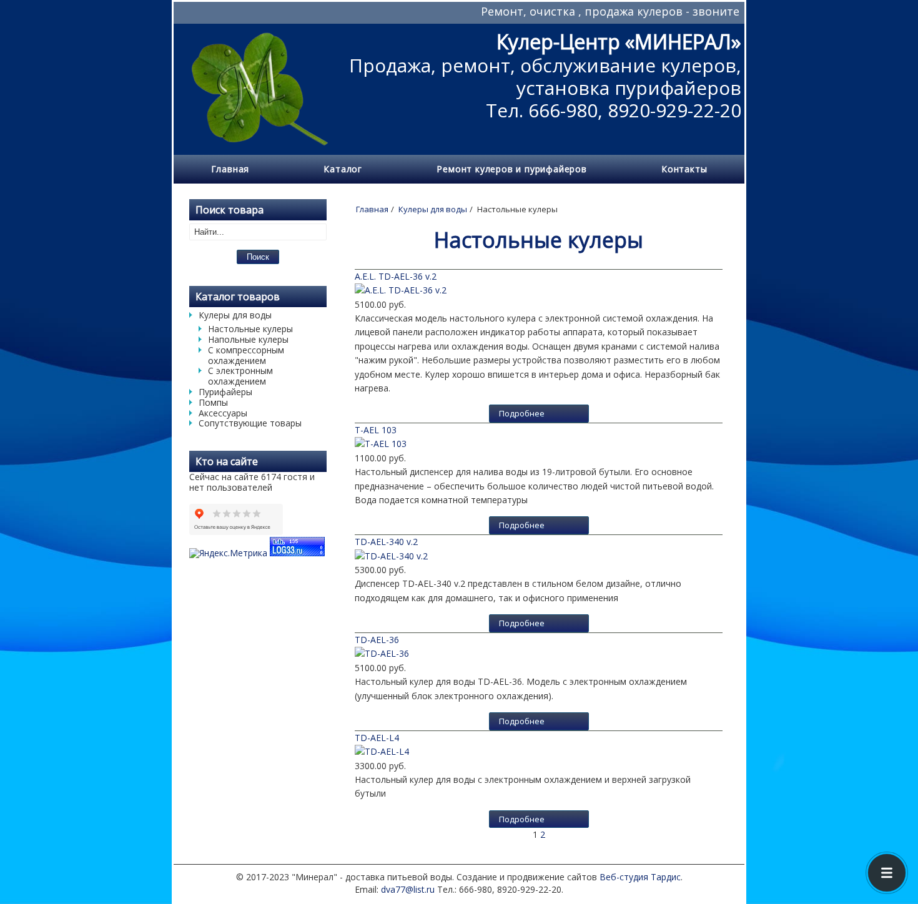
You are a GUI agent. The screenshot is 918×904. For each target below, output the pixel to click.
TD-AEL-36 (377, 640)
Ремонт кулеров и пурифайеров (511, 169)
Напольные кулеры (248, 339)
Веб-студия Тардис (640, 877)
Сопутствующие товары (250, 423)
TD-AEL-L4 (377, 738)
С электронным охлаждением (240, 376)
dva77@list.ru (408, 889)
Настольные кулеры (250, 329)
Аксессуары (223, 413)
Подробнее (522, 413)
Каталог (342, 169)
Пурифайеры (225, 392)
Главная (230, 169)
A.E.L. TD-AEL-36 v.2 (396, 276)
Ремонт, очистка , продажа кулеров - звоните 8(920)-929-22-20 (623, 11)
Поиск (258, 257)
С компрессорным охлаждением (246, 355)
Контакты (684, 169)
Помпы (213, 402)
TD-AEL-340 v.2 (386, 542)
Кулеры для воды (235, 315)
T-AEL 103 (376, 430)
